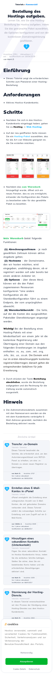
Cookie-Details (19, 669)
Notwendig (27, 652)
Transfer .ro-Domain (25, 444)
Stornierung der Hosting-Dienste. (28, 593)
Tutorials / (15, 447)
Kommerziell (32, 4)
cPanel (22, 494)
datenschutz (34, 669)
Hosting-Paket (22, 136)
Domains (23, 447)
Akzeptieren (26, 661)
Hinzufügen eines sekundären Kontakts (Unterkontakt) (25, 542)
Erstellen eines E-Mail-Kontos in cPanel (26, 489)
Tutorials (19, 4)
